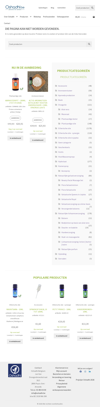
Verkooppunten (63, 17)
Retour (62, 380)
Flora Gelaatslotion (69, 185)
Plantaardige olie (68, 123)
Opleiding (62, 254)
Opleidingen (43, 8)
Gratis (60, 152)
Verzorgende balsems (70, 208)
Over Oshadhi (9, 17)
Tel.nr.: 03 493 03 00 (38, 390)
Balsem (64, 218)
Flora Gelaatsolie (68, 190)
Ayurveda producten (66, 95)
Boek (60, 100)
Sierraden (62, 258)
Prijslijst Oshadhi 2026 (85, 380)
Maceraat (65, 114)
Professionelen (49, 17)
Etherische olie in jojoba (68, 138)
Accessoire (62, 86)
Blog (52, 8)
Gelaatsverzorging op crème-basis (75, 204)
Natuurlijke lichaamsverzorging (71, 213)
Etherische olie (64, 128)
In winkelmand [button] (15, 138)
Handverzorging (68, 232)
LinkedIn (90, 371)
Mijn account (61, 371)
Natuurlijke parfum (69, 249)
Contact (7, 23)
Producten (24, 17)
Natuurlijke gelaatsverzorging (71, 175)
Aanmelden (61, 8)
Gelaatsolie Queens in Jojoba (73, 194)
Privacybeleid (61, 383)
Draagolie (62, 105)
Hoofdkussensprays (66, 156)
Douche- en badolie (69, 227)
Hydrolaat (62, 161)
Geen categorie (64, 142)
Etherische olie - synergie (68, 133)
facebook (82, 371)
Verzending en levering (61, 377)
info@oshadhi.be (38, 393)
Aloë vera (65, 109)
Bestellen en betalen (61, 374)
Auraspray (65, 171)
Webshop (37, 17)
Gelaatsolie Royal (68, 199)
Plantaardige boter (69, 119)
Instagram (86, 371)
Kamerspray (63, 166)
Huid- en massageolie (70, 237)
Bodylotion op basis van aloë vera (75, 223)
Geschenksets (64, 147)
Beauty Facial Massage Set (72, 180)
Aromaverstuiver (65, 90)
